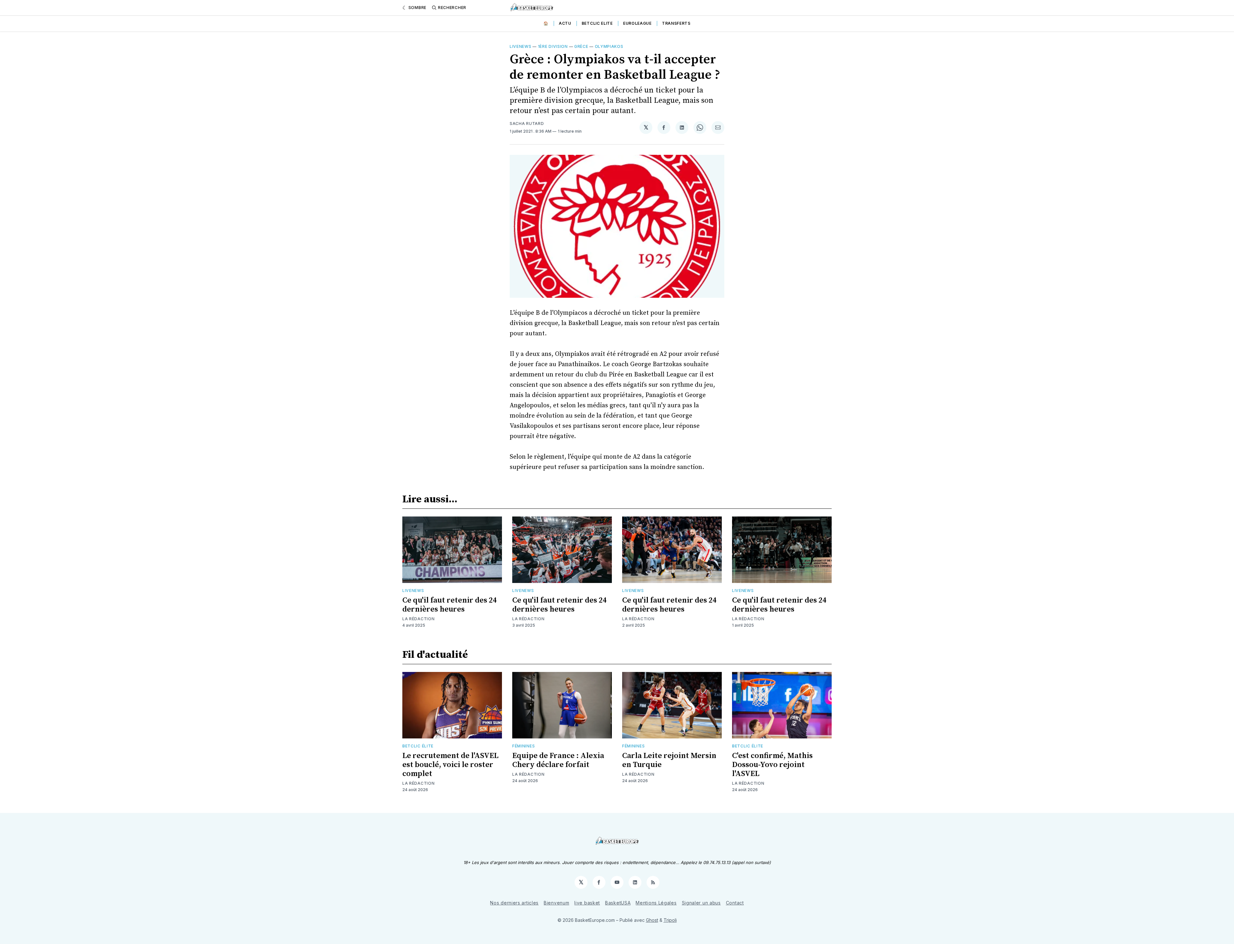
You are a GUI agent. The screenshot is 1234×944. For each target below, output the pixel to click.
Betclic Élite (418, 746)
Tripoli (670, 920)
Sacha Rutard (527, 123)
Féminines (523, 746)
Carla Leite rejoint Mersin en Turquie (669, 760)
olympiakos (609, 46)
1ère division (553, 46)
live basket (587, 902)
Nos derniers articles (514, 902)
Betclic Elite (597, 23)
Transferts (676, 23)
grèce (581, 46)
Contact (735, 902)
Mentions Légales (656, 902)
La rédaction (418, 618)
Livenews (521, 46)
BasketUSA (617, 902)
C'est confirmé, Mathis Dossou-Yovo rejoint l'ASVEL (772, 765)
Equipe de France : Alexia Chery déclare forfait (558, 760)
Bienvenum (556, 902)
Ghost (652, 920)
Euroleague (637, 23)
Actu (565, 23)
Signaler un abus (701, 902)
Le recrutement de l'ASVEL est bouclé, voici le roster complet (450, 765)
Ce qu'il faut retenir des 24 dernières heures (449, 605)
